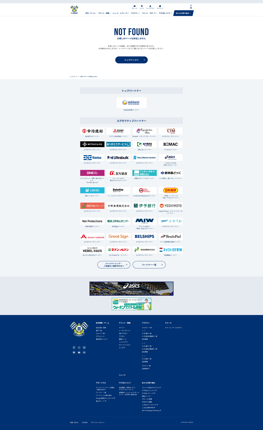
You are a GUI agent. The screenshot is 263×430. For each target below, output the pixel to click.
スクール (168, 323)
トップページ (73, 76)
